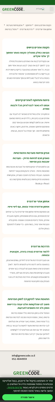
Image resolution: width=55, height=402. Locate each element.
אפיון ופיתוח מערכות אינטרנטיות (31, 153)
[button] (52, 9)
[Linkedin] (42, 2)
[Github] (47, 2)
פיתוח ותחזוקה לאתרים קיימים (32, 100)
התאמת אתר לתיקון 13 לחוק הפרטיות (28, 299)
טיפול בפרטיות (11, 29)
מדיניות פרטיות (14, 387)
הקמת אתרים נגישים (43, 25)
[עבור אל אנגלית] (40, 9)
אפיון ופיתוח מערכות (14, 25)
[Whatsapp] (52, 2)
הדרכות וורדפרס (26, 29)
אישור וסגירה (27, 397)
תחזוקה (29, 25)
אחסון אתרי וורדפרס (44, 29)
